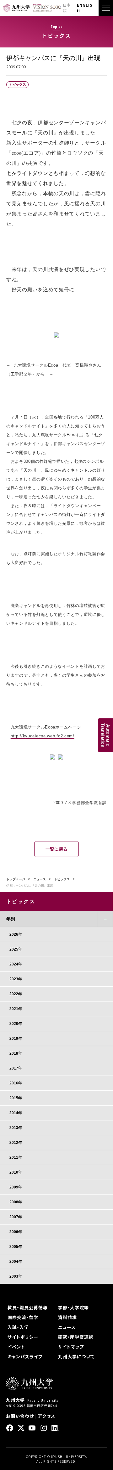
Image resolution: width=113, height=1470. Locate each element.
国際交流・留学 (23, 1317)
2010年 (15, 1172)
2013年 (15, 1128)
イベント (16, 1346)
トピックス (62, 879)
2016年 (15, 1083)
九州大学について (76, 1356)
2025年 (15, 949)
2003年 (15, 1276)
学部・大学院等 (73, 1307)
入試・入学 (18, 1327)
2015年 (15, 1098)
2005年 (15, 1246)
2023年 (15, 979)
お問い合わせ (20, 1416)
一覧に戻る (56, 849)
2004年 (15, 1261)
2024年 (15, 964)
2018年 (15, 1053)
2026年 (15, 934)
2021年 (15, 1009)
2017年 (15, 1068)
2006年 (15, 1232)
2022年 (15, 994)
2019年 (15, 1038)
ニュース (39, 879)
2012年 (15, 1142)
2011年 (15, 1157)
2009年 (15, 1187)
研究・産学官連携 (76, 1337)
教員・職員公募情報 (28, 1307)
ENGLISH (85, 7)
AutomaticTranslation (105, 735)
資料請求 (67, 1317)
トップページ (15, 879)
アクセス (46, 1416)
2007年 (15, 1217)
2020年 (15, 1023)
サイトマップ (71, 1346)
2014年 (15, 1113)
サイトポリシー (23, 1337)
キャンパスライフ (25, 1356)
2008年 (15, 1202)
